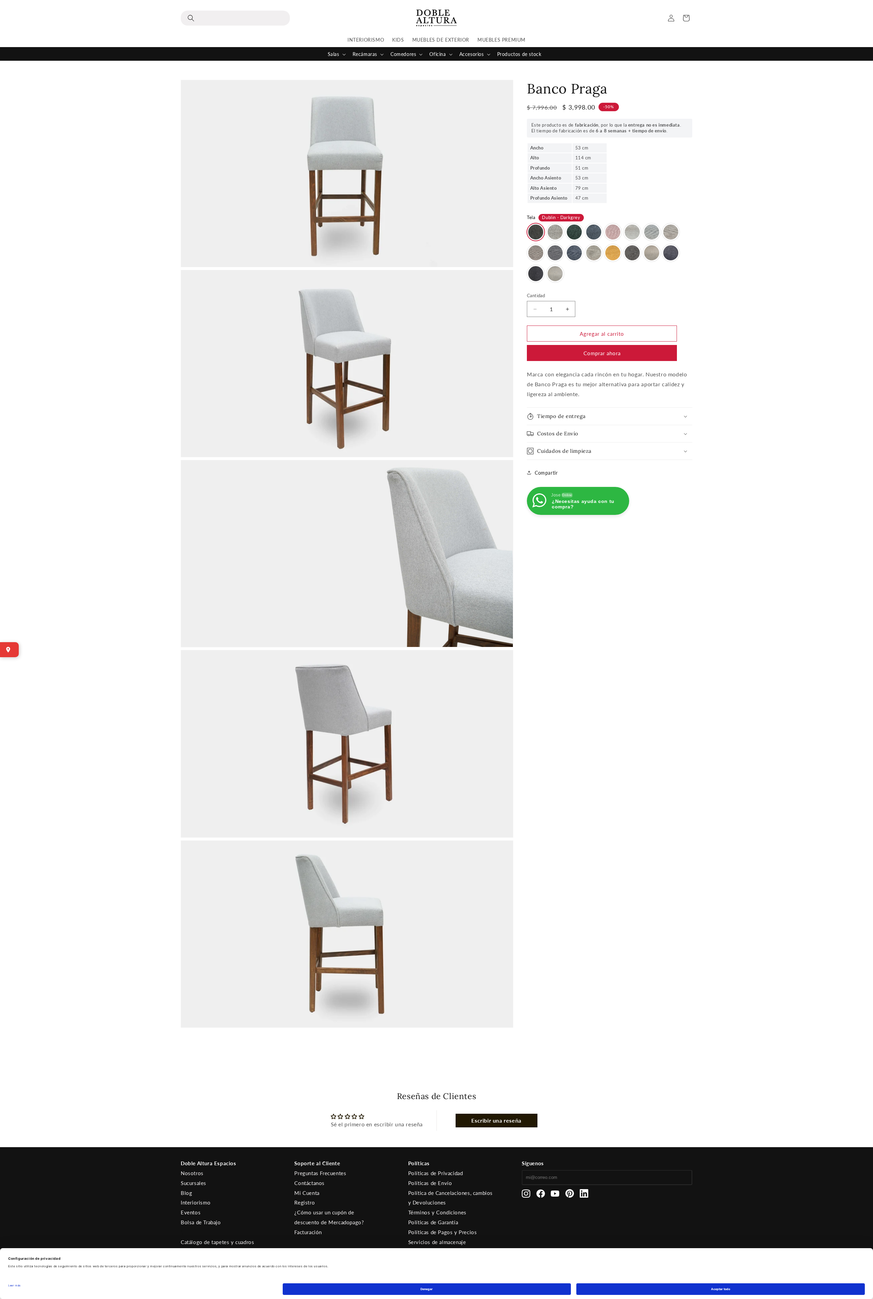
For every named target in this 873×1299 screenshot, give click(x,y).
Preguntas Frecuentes (320, 1173)
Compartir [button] (546, 473)
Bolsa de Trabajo (201, 1222)
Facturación (308, 1232)
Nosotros (192, 1173)
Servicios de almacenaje (437, 1242)
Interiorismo (195, 1202)
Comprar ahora (602, 353)
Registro (304, 1202)
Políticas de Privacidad (435, 1173)
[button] (235, 18)
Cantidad (536, 295)
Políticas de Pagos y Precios (442, 1232)
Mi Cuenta (306, 1193)
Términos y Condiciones (437, 1212)
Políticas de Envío (430, 1183)
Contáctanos (309, 1183)
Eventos (191, 1212)
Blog (186, 1193)
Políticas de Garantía (433, 1222)
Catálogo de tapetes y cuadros (217, 1242)
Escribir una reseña (496, 1120)
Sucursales (193, 1183)
